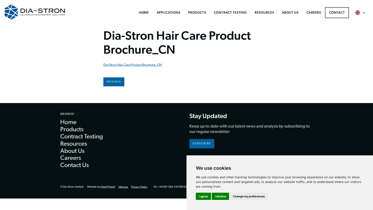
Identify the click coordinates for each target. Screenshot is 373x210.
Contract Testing (230, 12)
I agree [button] (203, 196)
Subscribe (202, 143)
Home (144, 12)
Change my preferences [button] (249, 196)
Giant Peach (108, 187)
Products (197, 12)
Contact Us (74, 165)
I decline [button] (220, 196)
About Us (290, 12)
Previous (113, 82)
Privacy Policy (139, 187)
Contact (337, 12)
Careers (314, 12)
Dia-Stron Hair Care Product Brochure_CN (132, 65)
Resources (264, 12)
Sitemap (123, 187)
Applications (168, 12)
